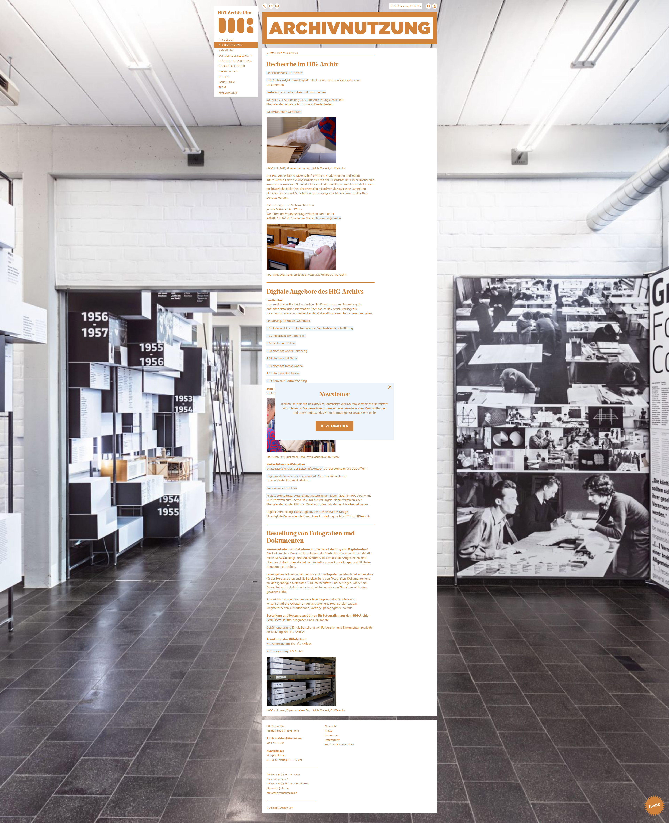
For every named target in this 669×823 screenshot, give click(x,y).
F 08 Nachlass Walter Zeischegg (287, 351)
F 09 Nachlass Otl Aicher (282, 358)
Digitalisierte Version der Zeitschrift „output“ (295, 468)
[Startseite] (236, 26)
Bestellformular (276, 620)
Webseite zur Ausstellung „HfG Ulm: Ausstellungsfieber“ (302, 100)
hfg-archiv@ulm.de (328, 218)
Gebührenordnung (279, 627)
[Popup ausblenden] (390, 387)
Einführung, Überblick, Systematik (288, 321)
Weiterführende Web (280, 112)
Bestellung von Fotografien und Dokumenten (296, 92)
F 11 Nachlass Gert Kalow (283, 373)
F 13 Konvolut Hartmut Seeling (287, 381)
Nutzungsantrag (277, 651)
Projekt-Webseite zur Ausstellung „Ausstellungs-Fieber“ (302, 495)
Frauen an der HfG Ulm (282, 488)
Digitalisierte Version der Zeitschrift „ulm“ (293, 476)
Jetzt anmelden (334, 426)
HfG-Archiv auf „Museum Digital (287, 80)
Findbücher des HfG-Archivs (285, 73)
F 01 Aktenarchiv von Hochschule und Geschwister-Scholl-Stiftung (310, 328)
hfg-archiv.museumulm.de (282, 792)
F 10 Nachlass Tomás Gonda (285, 366)
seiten (297, 112)
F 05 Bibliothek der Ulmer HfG (286, 336)
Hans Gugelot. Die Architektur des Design (320, 512)
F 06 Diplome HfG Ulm (281, 343)
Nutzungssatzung (278, 644)
